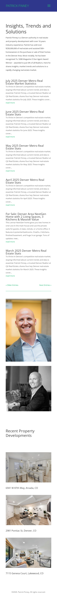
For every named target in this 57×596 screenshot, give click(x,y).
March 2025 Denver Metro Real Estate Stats (26, 252)
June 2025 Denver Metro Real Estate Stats (25, 113)
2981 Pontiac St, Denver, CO (21, 530)
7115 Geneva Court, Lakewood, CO (24, 573)
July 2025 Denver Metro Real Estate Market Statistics (24, 82)
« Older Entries (12, 285)
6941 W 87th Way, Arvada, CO (22, 488)
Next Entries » (45, 285)
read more (10, 102)
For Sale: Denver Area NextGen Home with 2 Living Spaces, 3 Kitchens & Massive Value (26, 216)
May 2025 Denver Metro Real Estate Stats (25, 147)
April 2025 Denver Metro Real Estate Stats (25, 181)
